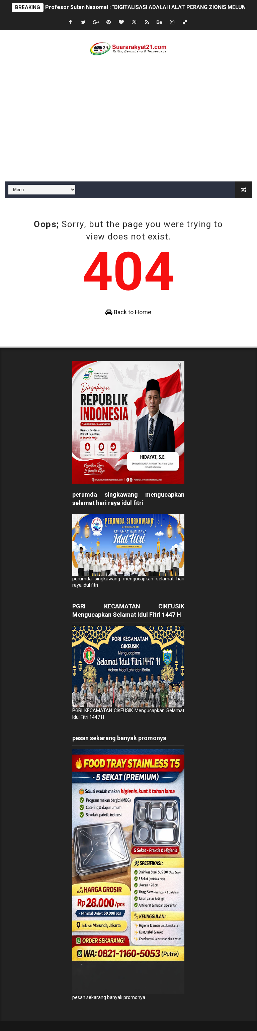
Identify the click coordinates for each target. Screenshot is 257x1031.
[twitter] (83, 22)
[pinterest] (109, 22)
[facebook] (71, 22)
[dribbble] (134, 22)
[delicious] (185, 22)
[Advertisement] (128, 131)
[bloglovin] (121, 22)
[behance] (160, 22)
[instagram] (172, 22)
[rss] (147, 22)
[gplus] (96, 22)
